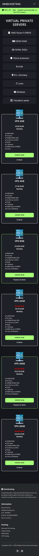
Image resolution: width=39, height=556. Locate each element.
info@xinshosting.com (8, 510)
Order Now (19, 155)
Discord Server (5, 507)
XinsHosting (33, 545)
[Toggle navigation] (34, 4)
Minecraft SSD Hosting (8, 528)
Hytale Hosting (5, 531)
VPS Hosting (5, 536)
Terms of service (6, 518)
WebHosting (5, 533)
